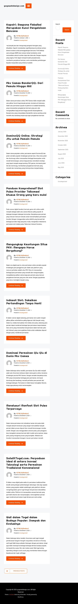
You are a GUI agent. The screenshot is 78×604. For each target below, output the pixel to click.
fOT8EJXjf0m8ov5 (22, 36)
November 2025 (63, 140)
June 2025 (61, 163)
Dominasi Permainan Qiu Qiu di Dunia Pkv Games (26, 354)
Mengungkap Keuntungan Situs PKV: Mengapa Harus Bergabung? (26, 247)
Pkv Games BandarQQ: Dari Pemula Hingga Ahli (24, 84)
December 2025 (63, 136)
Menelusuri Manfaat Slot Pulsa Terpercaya (26, 407)
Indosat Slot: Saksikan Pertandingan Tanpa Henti (23, 301)
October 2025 (62, 145)
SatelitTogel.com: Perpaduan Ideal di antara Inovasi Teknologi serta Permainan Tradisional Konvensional (25, 463)
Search (58, 24)
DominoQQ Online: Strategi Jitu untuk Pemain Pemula (24, 137)
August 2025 (62, 154)
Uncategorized (23, 40)
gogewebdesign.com (14, 6)
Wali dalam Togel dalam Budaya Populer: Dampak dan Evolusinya (26, 520)
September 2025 (63, 149)
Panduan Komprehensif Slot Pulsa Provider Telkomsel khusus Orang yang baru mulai (26, 191)
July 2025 (61, 158)
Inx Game (11, 594)
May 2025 (61, 167)
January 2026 (62, 132)
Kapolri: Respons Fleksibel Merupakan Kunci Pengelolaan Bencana (26, 28)
